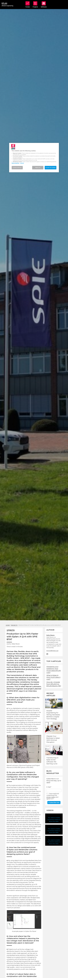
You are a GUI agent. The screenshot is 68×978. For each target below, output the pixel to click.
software (44, 7)
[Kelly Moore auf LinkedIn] (47, 654)
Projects (14, 625)
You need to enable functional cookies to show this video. (54, 819)
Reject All (37, 167)
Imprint (22, 163)
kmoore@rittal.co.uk (52, 650)
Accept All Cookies (50, 167)
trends (27, 7)
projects (35, 7)
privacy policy (50, 797)
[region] (34, 157)
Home (8, 625)
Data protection (15, 163)
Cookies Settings (17, 167)
